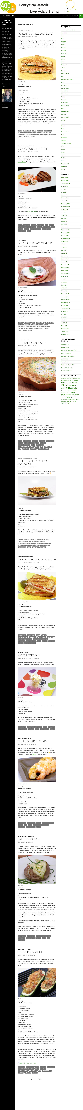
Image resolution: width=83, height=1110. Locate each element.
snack (52, 728)
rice (72, 396)
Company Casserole (32, 342)
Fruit (62, 82)
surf (49, 228)
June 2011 (64, 282)
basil (33, 322)
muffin (34, 326)
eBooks (63, 67)
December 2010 (65, 299)
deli (28, 541)
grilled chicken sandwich (25, 639)
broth (63, 380)
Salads (63, 134)
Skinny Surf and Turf (33, 148)
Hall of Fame (64, 85)
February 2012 (65, 259)
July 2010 (63, 314)
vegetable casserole (43, 448)
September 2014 (65, 183)
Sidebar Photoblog (66, 143)
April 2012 (64, 253)
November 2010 (65, 302)
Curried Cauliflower (66, 370)
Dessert (63, 56)
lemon (52, 227)
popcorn (31, 728)
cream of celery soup (24, 444)
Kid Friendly (30, 146)
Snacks (26, 652)
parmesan (43, 1068)
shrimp (26, 228)
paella (34, 754)
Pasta (62, 123)
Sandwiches (29, 30)
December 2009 (65, 334)
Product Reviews (65, 131)
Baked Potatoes (29, 839)
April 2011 (64, 288)
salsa (20, 136)
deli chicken (33, 637)
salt (44, 938)
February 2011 (65, 293)
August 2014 (64, 186)
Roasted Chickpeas (66, 353)
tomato (29, 330)
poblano (29, 134)
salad (75, 396)
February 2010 (65, 328)
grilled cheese (48, 130)
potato (39, 938)
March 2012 (64, 256)
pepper (48, 132)
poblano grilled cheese (39, 134)
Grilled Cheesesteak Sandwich (32, 462)
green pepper (51, 1066)
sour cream (26, 448)
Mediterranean (65, 111)
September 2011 (65, 273)
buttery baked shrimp (48, 823)
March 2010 (64, 325)
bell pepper (26, 539)
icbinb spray (22, 326)
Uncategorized (65, 163)
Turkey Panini (64, 362)
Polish (63, 126)
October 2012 (64, 235)
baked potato (22, 936)
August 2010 (64, 311)
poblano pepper (51, 134)
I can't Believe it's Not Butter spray (27, 227)
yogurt (33, 136)
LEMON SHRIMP (32, 211)
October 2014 (64, 180)
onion (36, 446)
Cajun (62, 44)
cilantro (40, 130)
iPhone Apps (64, 94)
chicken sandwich (23, 637)
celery (69, 380)
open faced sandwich (37, 328)
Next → (40, 1079)
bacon (20, 322)
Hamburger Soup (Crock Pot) (68, 350)
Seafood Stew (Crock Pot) (67, 365)
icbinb (39, 227)
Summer (63, 155)
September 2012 (65, 238)
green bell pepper (23, 543)
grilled (31, 543)
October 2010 (64, 305)
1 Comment (33, 744)
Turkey (63, 160)
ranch (37, 728)
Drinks (63, 62)
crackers (43, 442)
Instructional (64, 91)
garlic (51, 225)
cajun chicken (31, 635)
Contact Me (75, 15)
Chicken (20, 556)
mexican (42, 132)
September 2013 (65, 206)
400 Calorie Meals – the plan (68, 30)
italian (63, 388)
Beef (19, 146)
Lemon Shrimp (22, 162)
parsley (77, 394)
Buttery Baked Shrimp (33, 741)
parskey (21, 228)
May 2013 (63, 218)
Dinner (22, 146)
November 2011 (65, 267)
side (20, 448)
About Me (68, 15)
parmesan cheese (23, 1070)
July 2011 (63, 279)
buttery (38, 823)
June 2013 (64, 215)
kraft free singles (30, 641)
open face (46, 326)
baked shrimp (22, 823)
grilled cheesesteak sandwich (43, 543)
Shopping (63, 140)
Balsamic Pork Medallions (67, 356)
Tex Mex (63, 158)
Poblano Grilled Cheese (35, 33)
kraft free (21, 641)
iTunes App (64, 99)
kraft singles (22, 547)
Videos (63, 169)
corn (37, 442)
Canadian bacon (50, 322)
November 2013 (65, 203)
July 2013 (63, 212)
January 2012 (64, 262)
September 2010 (65, 308)
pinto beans (22, 134)
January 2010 (64, 331)
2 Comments (32, 955)
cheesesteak (22, 541)
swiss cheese (22, 330)
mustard (40, 326)
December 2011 (65, 264)
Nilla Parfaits (64, 359)
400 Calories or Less (8, 16)
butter (66, 380)
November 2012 (65, 232)
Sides (23, 339)
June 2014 (64, 192)
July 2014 (63, 189)
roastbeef (35, 547)
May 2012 (63, 250)
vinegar (68, 403)
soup (78, 398)
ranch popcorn (45, 728)
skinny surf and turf (36, 228)
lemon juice (67, 390)
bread (32, 539)
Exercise (63, 70)
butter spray (27, 130)
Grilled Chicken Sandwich (37, 559)
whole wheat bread (30, 643)
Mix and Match (65, 117)
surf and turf (22, 230)
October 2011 (64, 270)
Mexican (23, 30)
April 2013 (64, 221)
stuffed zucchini (47, 1070)
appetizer (63, 378)
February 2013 (65, 227)
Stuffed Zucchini (30, 952)
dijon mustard (41, 637)
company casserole (29, 442)
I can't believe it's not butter (26, 132)
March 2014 (64, 195)
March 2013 (64, 224)
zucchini (35, 1072)
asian (68, 378)
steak (44, 228)
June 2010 (64, 317)
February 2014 (65, 198)
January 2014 (64, 200)
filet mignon (40, 225)
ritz (41, 446)
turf (29, 230)
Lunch (19, 30)
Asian (62, 35)
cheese (34, 130)
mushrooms (68, 392)
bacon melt (27, 322)
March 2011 (64, 291)
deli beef (33, 541)
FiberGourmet (65, 73)
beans (20, 130)
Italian (63, 97)
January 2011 (64, 296)
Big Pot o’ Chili (65, 347)
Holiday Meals (65, 88)
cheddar (42, 440)
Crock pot (63, 53)
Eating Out (64, 65)
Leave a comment (32, 36)
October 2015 (64, 177)
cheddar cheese (50, 440)
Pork (62, 128)
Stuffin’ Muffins (65, 344)
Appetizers (64, 33)
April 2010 (64, 323)
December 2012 (65, 230)
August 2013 (64, 209)
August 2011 (64, 276)
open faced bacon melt (24, 328)
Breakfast (63, 41)
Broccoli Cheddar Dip (66, 367)
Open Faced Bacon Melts (35, 243)
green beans (40, 444)
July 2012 (63, 244)
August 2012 (64, 241)
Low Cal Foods (65, 105)
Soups (62, 152)
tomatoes (63, 401)
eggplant (43, 1066)
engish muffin (27, 324)
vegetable (33, 448)
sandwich (26, 136)
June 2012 (64, 247)
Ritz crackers (48, 446)
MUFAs (63, 120)
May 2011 (63, 285)
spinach (68, 399)
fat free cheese (41, 541)
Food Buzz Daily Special (67, 79)
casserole (35, 440)
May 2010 (63, 320)
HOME (62, 15)
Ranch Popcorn (29, 655)
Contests (63, 50)
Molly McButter (23, 728)
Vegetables (28, 339)
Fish (25, 146)
